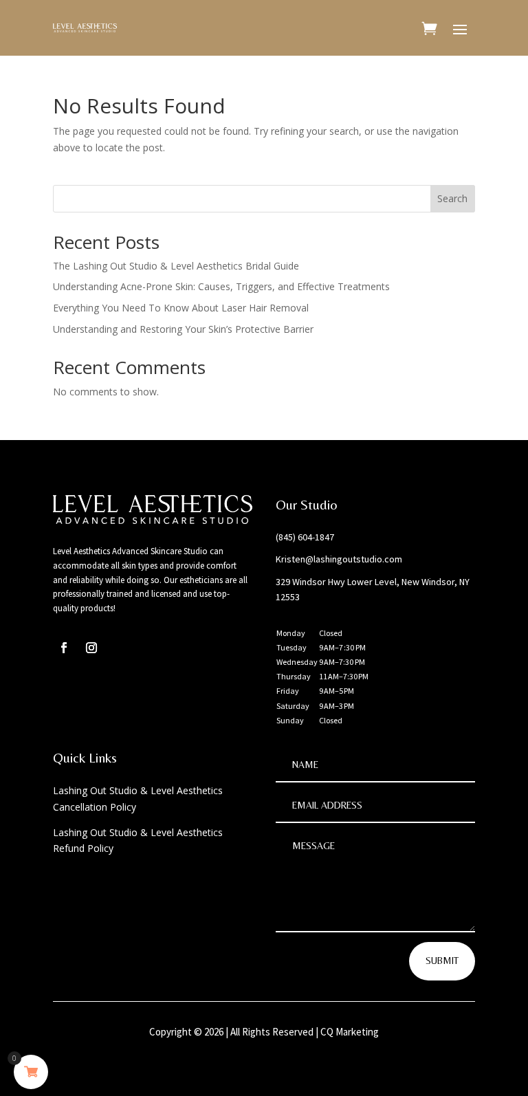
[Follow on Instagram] (91, 648)
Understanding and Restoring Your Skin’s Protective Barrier (183, 329)
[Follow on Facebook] (64, 648)
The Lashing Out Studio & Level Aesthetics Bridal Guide (176, 265)
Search (452, 198)
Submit (442, 960)
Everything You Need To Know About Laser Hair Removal (181, 307)
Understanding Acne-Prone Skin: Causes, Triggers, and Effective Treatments (221, 286)
